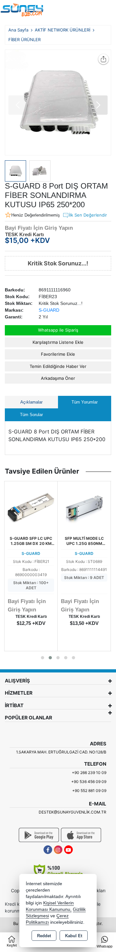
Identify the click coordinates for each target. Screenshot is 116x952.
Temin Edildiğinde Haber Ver (58, 366)
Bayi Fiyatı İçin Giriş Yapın (39, 228)
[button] (98, 105)
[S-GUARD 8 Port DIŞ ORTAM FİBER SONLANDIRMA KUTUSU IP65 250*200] (58, 102)
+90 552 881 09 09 (89, 790)
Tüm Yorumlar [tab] (85, 402)
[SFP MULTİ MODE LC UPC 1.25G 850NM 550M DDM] (84, 507)
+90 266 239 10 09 (89, 772)
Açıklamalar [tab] (31, 402)
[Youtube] (68, 849)
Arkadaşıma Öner (58, 378)
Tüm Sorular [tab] (31, 414)
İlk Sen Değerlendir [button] (88, 215)
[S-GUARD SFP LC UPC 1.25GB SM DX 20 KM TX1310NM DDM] (31, 507)
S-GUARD (49, 310)
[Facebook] (48, 849)
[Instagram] (58, 849)
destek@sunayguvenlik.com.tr (72, 812)
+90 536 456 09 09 (88, 781)
